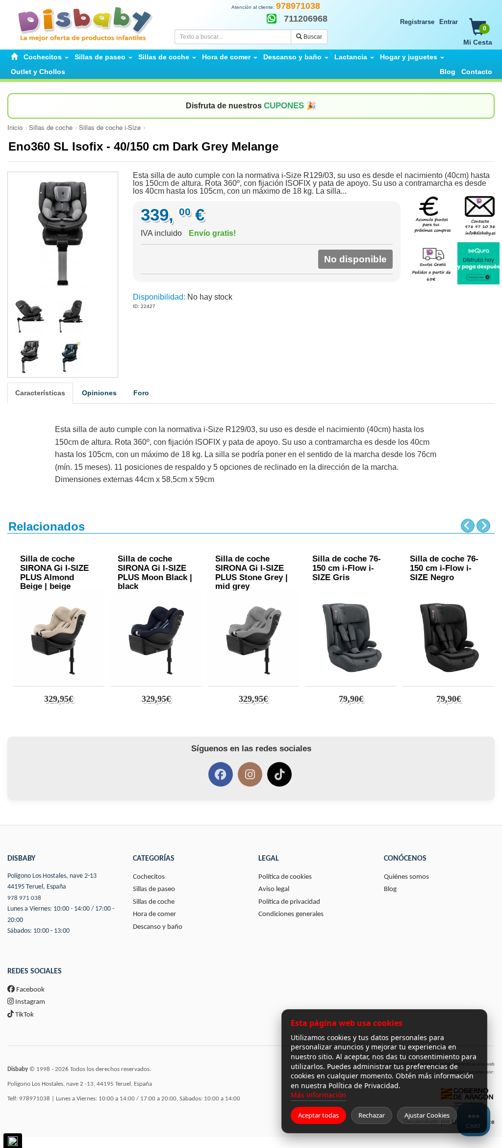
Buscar (312, 36)
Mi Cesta (477, 35)
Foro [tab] (141, 393)
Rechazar (371, 1115)
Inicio (15, 127)
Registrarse (417, 22)
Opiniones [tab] (99, 393)
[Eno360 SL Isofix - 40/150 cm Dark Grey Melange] (63, 234)
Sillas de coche (51, 127)
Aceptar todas (318, 1115)
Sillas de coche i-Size (110, 127)
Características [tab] (40, 393)
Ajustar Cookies (427, 1115)
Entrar (448, 22)
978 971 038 (24, 898)
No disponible (355, 259)
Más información (318, 1094)
